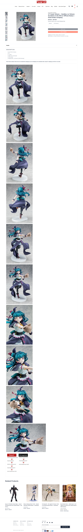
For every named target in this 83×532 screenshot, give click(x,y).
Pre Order (63, 34)
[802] (6, 17)
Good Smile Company (52, 12)
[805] (6, 29)
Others (60, 34)
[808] (6, 40)
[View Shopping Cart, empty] (72, 6)
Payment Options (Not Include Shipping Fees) (56, 21)
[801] (26, 26)
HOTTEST (53, 34)
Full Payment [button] (56, 23)
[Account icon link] (77, 6)
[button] (24, 6)
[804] (6, 25)
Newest (57, 34)
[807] (6, 36)
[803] (6, 21)
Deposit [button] (50, 23)
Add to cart (63, 29)
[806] (6, 33)
